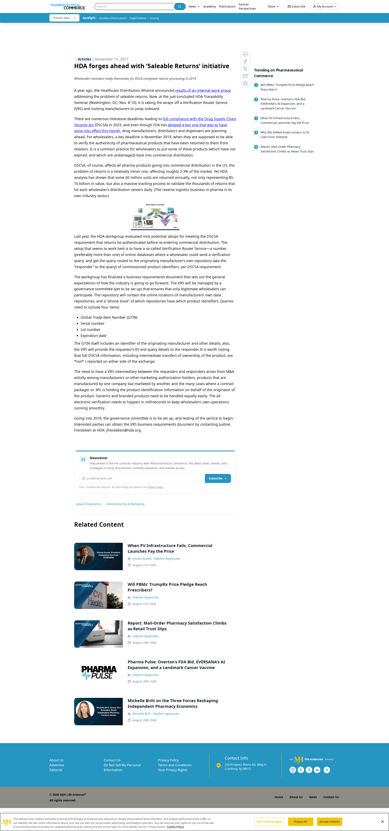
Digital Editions (138, 18)
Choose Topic (62, 18)
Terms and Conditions (175, 765)
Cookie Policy (175, 827)
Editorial (55, 770)
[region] (194, 822)
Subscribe (215, 478)
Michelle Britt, (141, 714)
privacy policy (155, 487)
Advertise (56, 765)
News (313, 797)
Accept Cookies (329, 821)
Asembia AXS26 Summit (112, 18)
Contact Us (112, 760)
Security (154, 18)
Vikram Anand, (142, 558)
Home (279, 797)
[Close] (382, 821)
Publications (227, 6)
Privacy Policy (168, 760)
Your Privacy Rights (172, 770)
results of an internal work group (203, 90)
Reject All (300, 821)
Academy (209, 6)
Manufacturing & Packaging (125, 504)
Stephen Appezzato (167, 558)
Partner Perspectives (247, 6)
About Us (56, 760)
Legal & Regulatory (89, 504)
